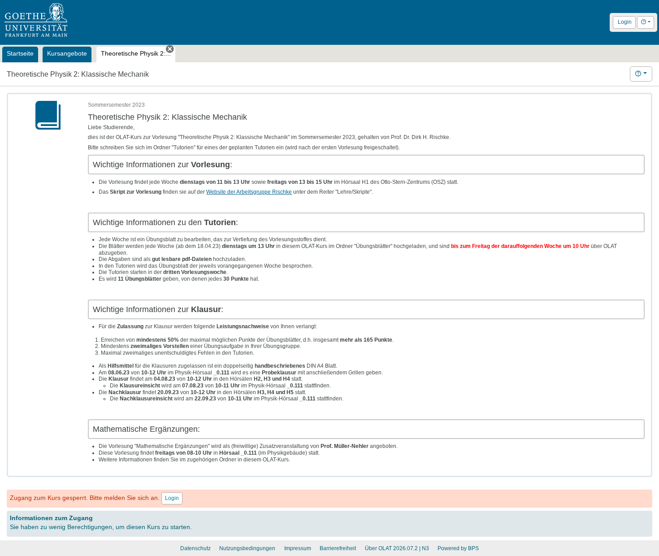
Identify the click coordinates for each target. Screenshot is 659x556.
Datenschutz (195, 548)
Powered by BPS (458, 548)
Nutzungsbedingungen (247, 548)
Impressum (297, 548)
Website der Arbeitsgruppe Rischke (249, 192)
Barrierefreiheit (338, 548)
